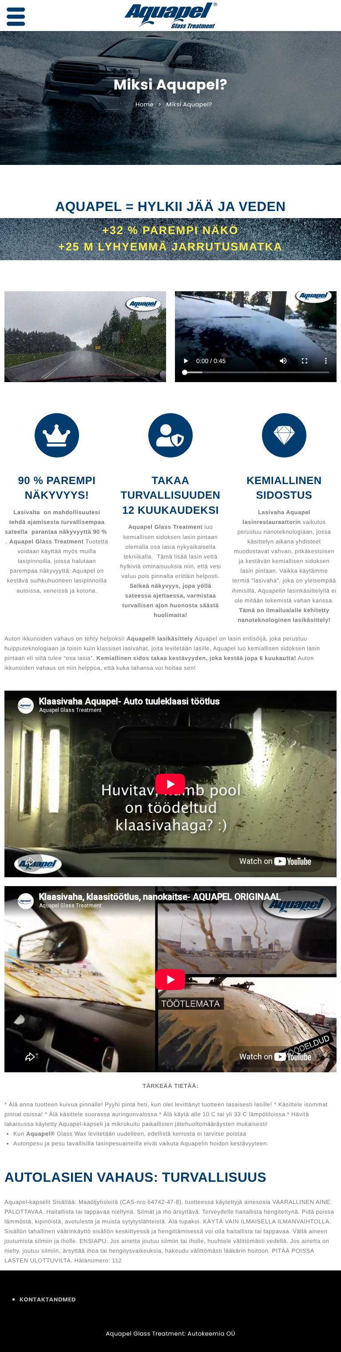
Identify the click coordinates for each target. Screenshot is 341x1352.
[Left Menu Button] (16, 17)
